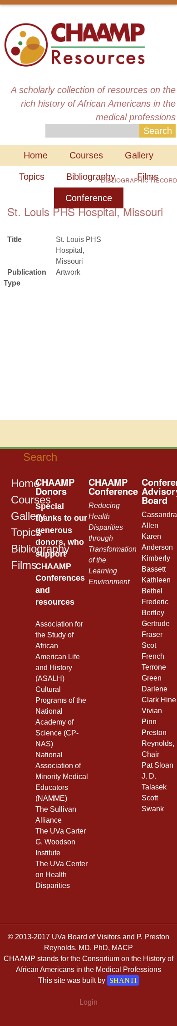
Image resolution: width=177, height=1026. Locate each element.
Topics (31, 177)
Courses (86, 155)
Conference (88, 198)
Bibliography (90, 177)
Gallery (139, 155)
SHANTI (123, 980)
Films (24, 565)
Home (36, 155)
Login (88, 1002)
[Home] (74, 43)
